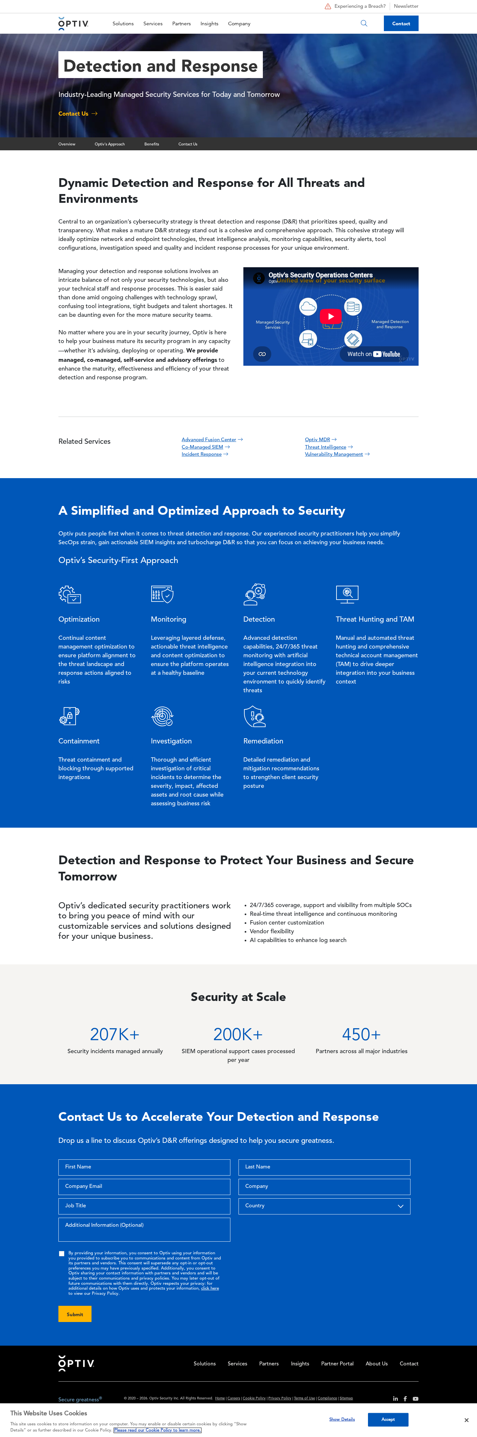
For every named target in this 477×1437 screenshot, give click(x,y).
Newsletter (406, 6)
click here (210, 1288)
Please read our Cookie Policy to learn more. (157, 1430)
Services (153, 23)
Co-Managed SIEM (202, 447)
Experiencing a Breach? (360, 6)
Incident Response (202, 454)
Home (220, 1398)
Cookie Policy (254, 1398)
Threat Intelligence (325, 447)
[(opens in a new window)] (393, 1400)
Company (239, 23)
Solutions (123, 23)
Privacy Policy (279, 1398)
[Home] (73, 23)
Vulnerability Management (334, 454)
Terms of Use (304, 1398)
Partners (181, 23)
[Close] (466, 1420)
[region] (238, 1420)
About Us (377, 1364)
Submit (75, 1314)
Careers (233, 1398)
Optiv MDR (317, 440)
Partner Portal (337, 1364)
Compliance (327, 1398)
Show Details (342, 1420)
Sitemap (346, 1398)
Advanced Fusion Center (209, 440)
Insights (209, 23)
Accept (388, 1420)
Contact (401, 23)
